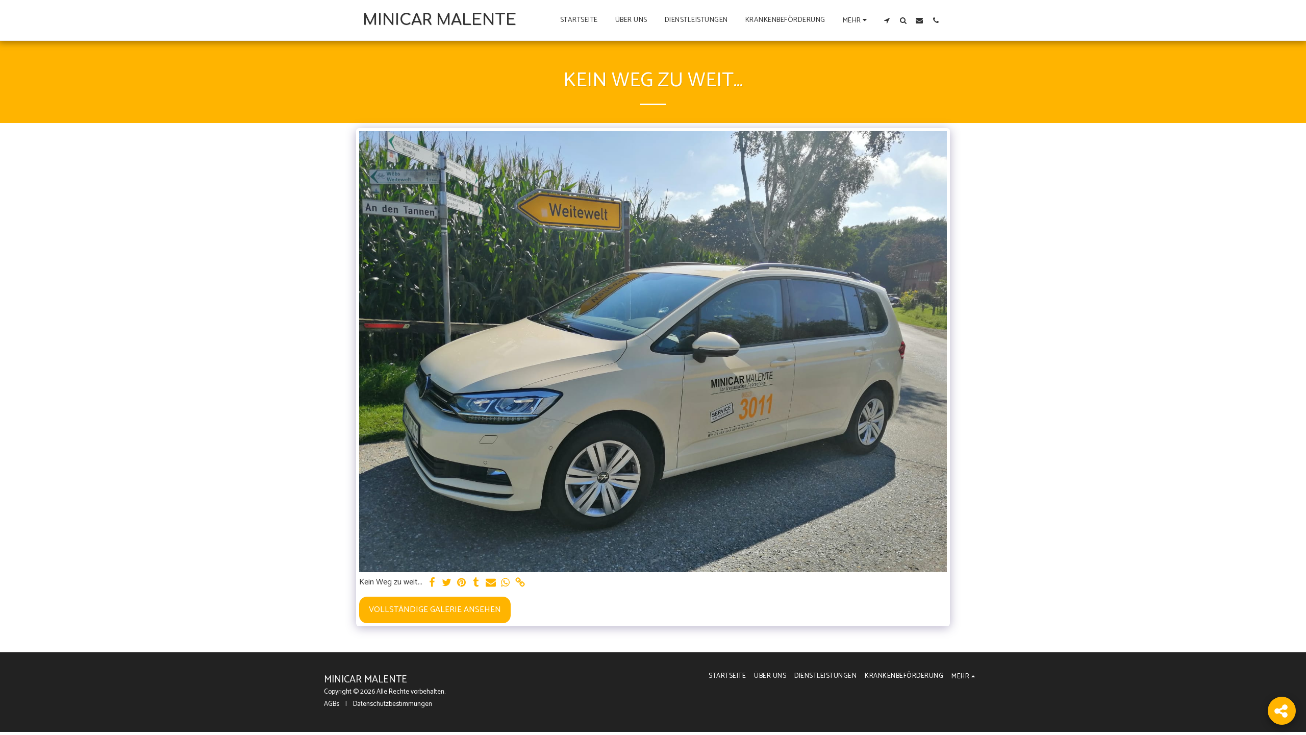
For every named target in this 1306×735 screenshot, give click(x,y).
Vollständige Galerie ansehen (435, 610)
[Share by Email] (491, 583)
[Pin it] (461, 583)
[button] (886, 20)
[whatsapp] (505, 583)
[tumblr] (476, 583)
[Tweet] (446, 583)
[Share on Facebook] (431, 583)
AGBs (331, 703)
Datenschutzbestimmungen (392, 703)
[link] (520, 583)
